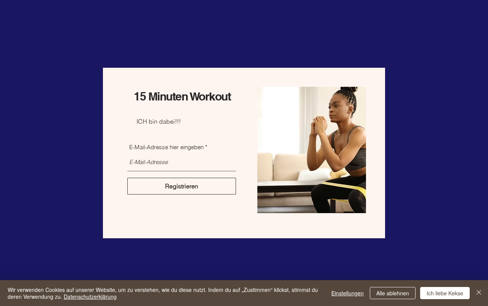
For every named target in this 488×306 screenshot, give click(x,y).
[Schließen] (478, 293)
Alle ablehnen (392, 293)
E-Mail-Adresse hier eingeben (166, 147)
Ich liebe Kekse (445, 293)
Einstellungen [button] (347, 293)
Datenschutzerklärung (90, 296)
